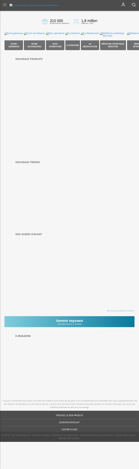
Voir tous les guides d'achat (119, 311)
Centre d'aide (69, 429)
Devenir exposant (69, 422)
